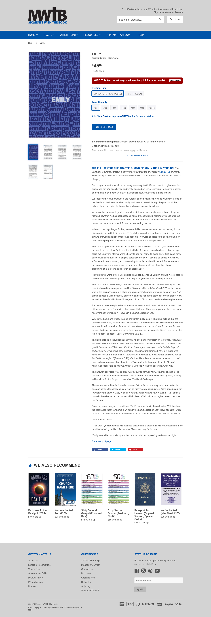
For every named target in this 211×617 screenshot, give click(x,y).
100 (95, 107)
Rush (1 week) (134, 93)
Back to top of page (101, 441)
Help (141, 34)
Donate (32, 586)
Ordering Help (88, 577)
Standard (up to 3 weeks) (108, 93)
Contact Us (87, 569)
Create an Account (174, 12)
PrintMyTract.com (118, 34)
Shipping (85, 586)
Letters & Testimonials (39, 564)
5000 (142, 107)
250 (105, 107)
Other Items (68, 34)
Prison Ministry (35, 581)
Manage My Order (90, 564)
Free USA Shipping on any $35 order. (152, 9)
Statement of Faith (37, 573)
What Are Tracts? (90, 590)
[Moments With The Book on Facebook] (136, 571)
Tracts (48, 34)
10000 (152, 107)
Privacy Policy (35, 577)
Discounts (86, 573)
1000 (123, 107)
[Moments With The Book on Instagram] (143, 571)
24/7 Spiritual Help (90, 560)
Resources (91, 34)
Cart (177, 19)
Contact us (164, 171)
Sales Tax (86, 581)
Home (32, 34)
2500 (133, 107)
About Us (33, 560)
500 (114, 107)
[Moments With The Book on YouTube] (157, 571)
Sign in (157, 12)
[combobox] (140, 19)
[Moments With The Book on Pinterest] (150, 571)
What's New (34, 569)
